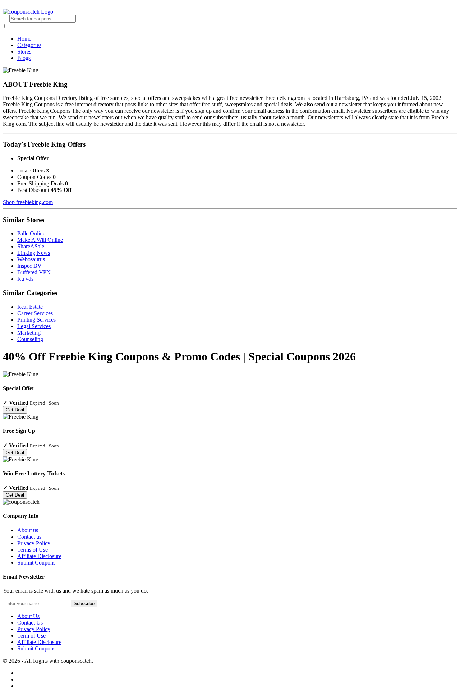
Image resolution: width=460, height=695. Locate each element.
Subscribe (84, 603)
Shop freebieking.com (28, 202)
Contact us (29, 537)
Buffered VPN (34, 272)
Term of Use (31, 635)
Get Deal (15, 410)
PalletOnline (31, 233)
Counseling (30, 339)
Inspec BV (29, 266)
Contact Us (30, 623)
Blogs (24, 58)
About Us (28, 616)
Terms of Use (32, 550)
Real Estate (30, 307)
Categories (29, 45)
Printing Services (36, 320)
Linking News (33, 253)
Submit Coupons (36, 563)
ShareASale (30, 246)
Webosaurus (31, 259)
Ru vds (25, 279)
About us (27, 530)
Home (24, 39)
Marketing (29, 333)
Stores (24, 52)
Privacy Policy (33, 543)
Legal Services (34, 326)
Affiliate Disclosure (39, 556)
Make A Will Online (40, 240)
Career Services (35, 313)
